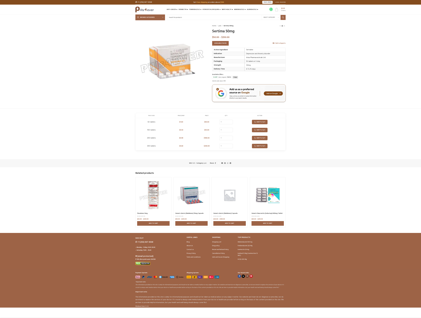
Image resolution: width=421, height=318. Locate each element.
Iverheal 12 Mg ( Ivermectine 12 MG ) (248, 254)
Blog (188, 242)
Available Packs (220, 43)
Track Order (267, 2)
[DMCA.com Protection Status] (142, 263)
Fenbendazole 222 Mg (245, 245)
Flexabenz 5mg (142, 213)
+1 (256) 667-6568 (143, 2)
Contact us (190, 249)
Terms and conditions (194, 257)
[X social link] (219, 163)
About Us (190, 245)
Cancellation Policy (218, 253)
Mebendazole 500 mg (245, 242)
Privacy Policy (191, 253)
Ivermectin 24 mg (243, 249)
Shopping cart (216, 242)
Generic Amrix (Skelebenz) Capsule (225, 213)
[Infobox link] (271, 10)
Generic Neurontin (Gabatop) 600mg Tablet (267, 213)
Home (214, 26)
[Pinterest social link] (225, 163)
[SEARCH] (283, 17)
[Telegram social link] (230, 163)
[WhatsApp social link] (227, 163)
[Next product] (284, 26)
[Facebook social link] (215, 163)
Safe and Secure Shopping (220, 257)
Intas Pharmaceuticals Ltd (256, 57)
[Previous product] (280, 26)
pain (219, 26)
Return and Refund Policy (220, 249)
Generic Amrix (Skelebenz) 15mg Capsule (189, 213)
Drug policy (216, 245)
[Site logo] (144, 9)
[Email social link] (222, 163)
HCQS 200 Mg (242, 259)
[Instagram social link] (247, 276)
